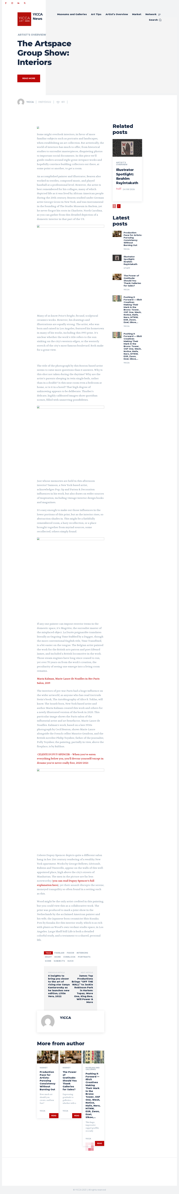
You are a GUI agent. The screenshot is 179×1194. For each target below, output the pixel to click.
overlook (69, 957)
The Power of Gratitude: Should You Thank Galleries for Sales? (70, 1081)
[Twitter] (24, 3)
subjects (59, 961)
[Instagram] (12, 3)
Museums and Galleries (93, 1068)
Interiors (82, 953)
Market (44, 1068)
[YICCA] (21, 102)
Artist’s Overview (32, 35)
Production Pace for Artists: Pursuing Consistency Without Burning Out (47, 1081)
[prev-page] (114, 206)
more (57, 957)
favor (70, 953)
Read (53, 1116)
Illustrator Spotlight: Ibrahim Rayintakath (130, 260)
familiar (59, 953)
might (48, 957)
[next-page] (119, 206)
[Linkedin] (18, 3)
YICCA (30, 102)
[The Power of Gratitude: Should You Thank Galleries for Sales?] (70, 1057)
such (70, 961)
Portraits (84, 957)
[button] (155, 20)
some (48, 961)
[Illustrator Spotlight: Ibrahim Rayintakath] (127, 148)
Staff (118, 188)
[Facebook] (5, 3)
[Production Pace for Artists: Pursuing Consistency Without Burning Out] (47, 1057)
